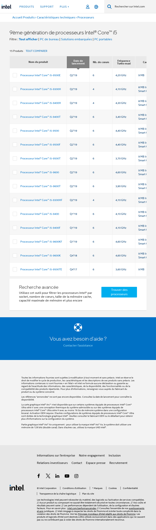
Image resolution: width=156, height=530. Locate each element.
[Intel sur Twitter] (48, 476)
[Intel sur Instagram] (76, 476)
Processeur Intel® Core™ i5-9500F (40, 144)
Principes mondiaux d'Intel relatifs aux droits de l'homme (106, 514)
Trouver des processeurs (119, 292)
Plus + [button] (64, 6)
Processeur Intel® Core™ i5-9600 (39, 172)
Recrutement (118, 463)
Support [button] (47, 6)
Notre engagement (92, 455)
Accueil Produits (23, 17)
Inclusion (115, 455)
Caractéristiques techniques (56, 17)
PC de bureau (49, 39)
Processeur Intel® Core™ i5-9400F (40, 227)
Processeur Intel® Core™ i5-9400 (39, 214)
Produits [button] (26, 6)
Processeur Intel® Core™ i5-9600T (40, 186)
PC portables (103, 39)
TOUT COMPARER (36, 51)
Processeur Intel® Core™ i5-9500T (40, 158)
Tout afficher (28, 39)
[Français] (96, 6)
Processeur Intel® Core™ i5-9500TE (41, 269)
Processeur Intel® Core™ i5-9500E (40, 75)
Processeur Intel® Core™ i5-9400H (40, 103)
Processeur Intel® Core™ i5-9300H (40, 89)
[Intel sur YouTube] (67, 476)
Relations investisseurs (52, 463)
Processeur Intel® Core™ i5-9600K (40, 255)
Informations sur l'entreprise (56, 455)
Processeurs (85, 17)
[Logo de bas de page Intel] (17, 487)
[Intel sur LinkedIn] (57, 476)
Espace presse (96, 463)
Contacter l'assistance (78, 345)
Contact (77, 463)
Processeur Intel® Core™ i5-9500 (39, 130)
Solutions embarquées (76, 39)
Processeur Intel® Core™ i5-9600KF (41, 241)
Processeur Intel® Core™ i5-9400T (40, 117)
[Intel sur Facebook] (38, 476)
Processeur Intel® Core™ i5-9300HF (41, 200)
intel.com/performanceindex (81, 508)
